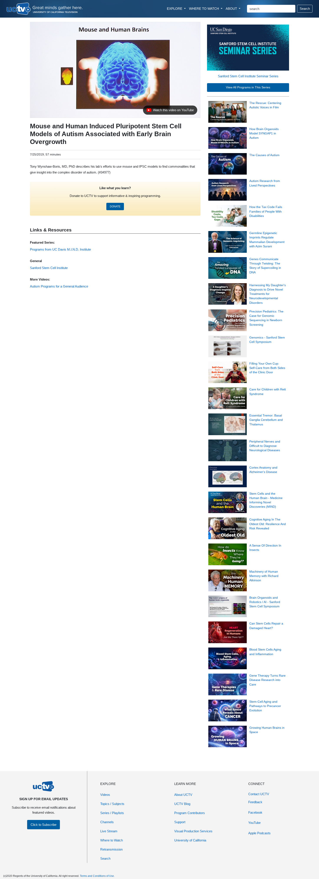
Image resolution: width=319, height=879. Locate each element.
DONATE (115, 206)
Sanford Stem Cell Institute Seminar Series (248, 76)
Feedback (255, 802)
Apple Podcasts (259, 833)
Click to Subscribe (43, 824)
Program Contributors (189, 813)
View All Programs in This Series (248, 87)
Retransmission (111, 849)
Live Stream (108, 831)
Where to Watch (111, 840)
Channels (107, 822)
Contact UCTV (258, 794)
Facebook (255, 812)
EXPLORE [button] (175, 8)
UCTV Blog (182, 804)
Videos (105, 794)
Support (179, 822)
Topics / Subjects (112, 804)
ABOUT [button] (232, 8)
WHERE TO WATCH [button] (204, 8)
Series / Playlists (112, 813)
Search (305, 8)
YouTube (254, 822)
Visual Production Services (193, 831)
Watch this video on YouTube (170, 111)
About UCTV (183, 794)
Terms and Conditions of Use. (97, 875)
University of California (190, 840)
